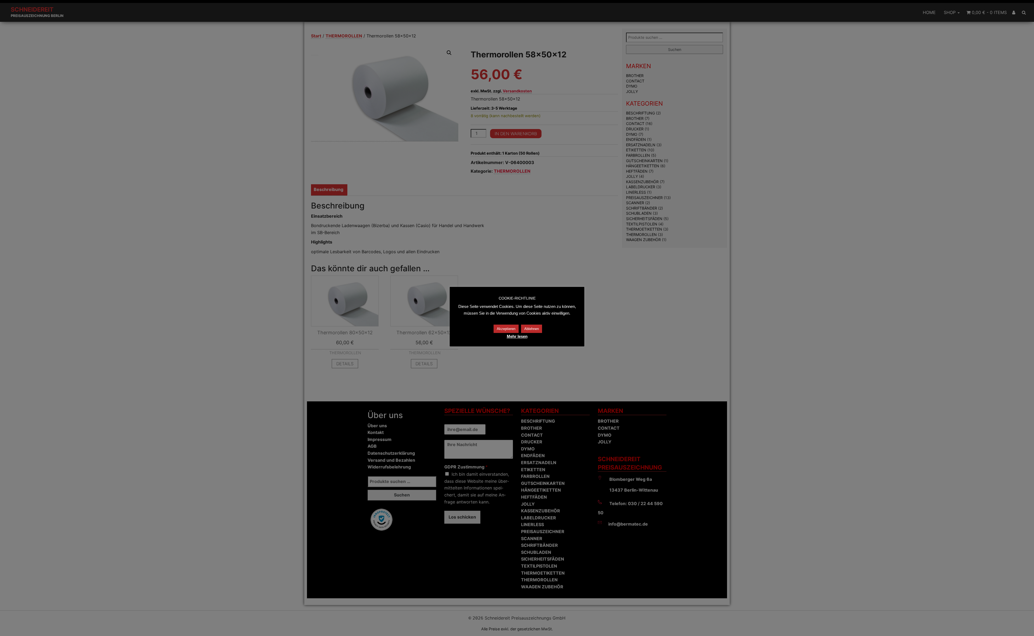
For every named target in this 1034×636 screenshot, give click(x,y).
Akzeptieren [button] (506, 329)
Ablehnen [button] (531, 329)
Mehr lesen (517, 336)
